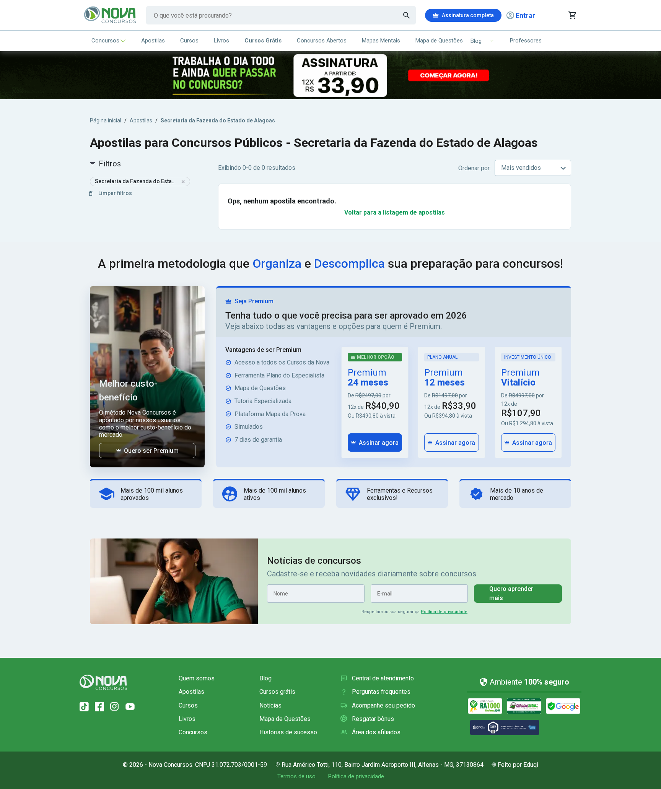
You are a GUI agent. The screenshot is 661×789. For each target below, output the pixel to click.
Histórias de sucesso (288, 732)
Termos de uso (296, 776)
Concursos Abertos (322, 40)
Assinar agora (379, 442)
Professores (526, 40)
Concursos (105, 40)
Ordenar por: (474, 168)
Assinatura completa (468, 15)
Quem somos (197, 678)
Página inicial (105, 120)
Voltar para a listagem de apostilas (394, 212)
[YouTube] (130, 706)
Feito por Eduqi (518, 764)
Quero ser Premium (151, 450)
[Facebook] (99, 706)
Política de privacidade (444, 611)
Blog (265, 678)
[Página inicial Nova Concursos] (103, 682)
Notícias (270, 705)
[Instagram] (114, 706)
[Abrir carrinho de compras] (572, 15)
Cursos (189, 40)
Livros (221, 40)
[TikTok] (84, 706)
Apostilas (153, 40)
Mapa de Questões (439, 40)
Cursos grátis (277, 691)
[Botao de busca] (406, 15)
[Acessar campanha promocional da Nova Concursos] (330, 75)
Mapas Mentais (381, 40)
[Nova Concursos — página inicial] (110, 15)
